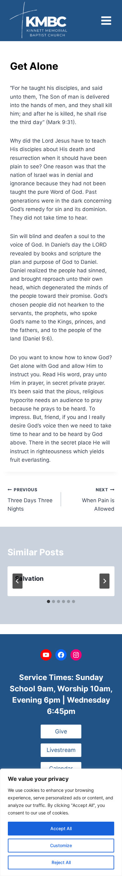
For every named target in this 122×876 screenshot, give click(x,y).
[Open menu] (106, 20)
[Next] (104, 581)
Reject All (61, 862)
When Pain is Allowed (98, 499)
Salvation (29, 578)
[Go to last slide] (18, 581)
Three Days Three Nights (30, 499)
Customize (61, 845)
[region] (61, 822)
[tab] (48, 601)
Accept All (61, 828)
